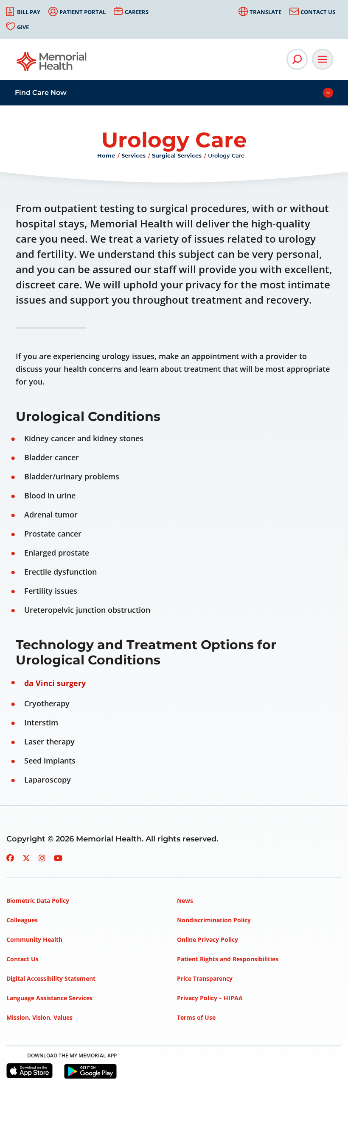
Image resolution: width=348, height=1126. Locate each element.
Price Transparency (205, 978)
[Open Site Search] (297, 59)
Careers (137, 12)
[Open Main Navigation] (322, 59)
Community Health (34, 939)
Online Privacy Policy (207, 939)
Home (106, 155)
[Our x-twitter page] (26, 858)
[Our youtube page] (58, 858)
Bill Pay (28, 12)
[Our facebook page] (10, 858)
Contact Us (317, 12)
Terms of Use (196, 1017)
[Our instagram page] (42, 858)
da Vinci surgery (55, 683)
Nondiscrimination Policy (214, 920)
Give (23, 27)
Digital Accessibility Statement (50, 978)
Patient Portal (82, 12)
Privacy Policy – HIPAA (210, 998)
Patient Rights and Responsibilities (227, 959)
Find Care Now (41, 93)
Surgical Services (177, 155)
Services (133, 155)
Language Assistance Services (49, 998)
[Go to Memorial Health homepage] (52, 64)
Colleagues (22, 920)
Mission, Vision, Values (39, 1017)
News (185, 900)
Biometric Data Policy (37, 900)
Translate (265, 12)
